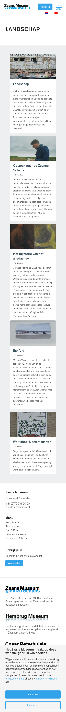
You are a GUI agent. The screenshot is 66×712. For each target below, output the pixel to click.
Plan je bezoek (13, 526)
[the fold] (33, 333)
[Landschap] (33, 66)
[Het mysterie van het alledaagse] (33, 236)
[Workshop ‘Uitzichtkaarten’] (33, 424)
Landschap (21, 84)
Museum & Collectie (16, 538)
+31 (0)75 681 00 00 (17, 503)
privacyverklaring (14, 678)
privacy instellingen (46, 678)
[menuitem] (57, 6)
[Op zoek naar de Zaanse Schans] (33, 148)
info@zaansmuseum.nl (17, 507)
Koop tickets (12, 522)
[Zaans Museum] (17, 6)
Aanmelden (14, 563)
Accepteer (33, 694)
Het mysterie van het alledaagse (28, 256)
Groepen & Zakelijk (15, 534)
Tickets (45, 7)
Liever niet (33, 705)
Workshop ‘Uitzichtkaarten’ (32, 442)
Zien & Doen (12, 530)
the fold (18, 350)
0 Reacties (19, 175)
